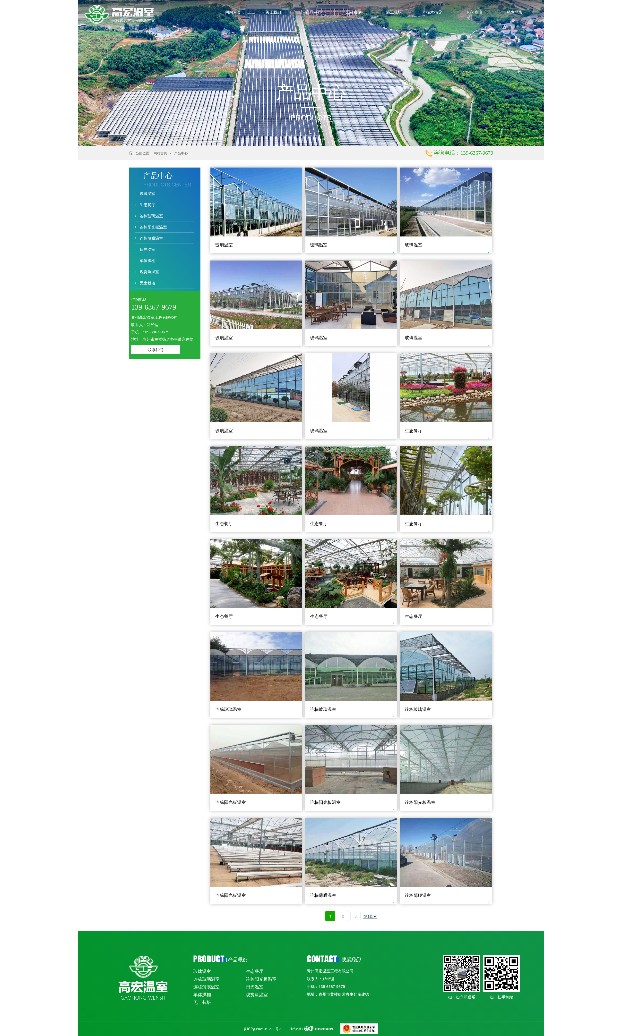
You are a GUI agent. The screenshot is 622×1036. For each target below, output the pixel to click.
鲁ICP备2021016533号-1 (263, 1028)
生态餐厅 (147, 204)
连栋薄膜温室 (151, 238)
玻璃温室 (147, 193)
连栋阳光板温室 (153, 227)
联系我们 (155, 349)
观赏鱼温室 (149, 271)
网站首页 (160, 153)
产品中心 (181, 153)
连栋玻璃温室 (151, 216)
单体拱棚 (147, 260)
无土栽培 (147, 283)
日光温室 (147, 249)
